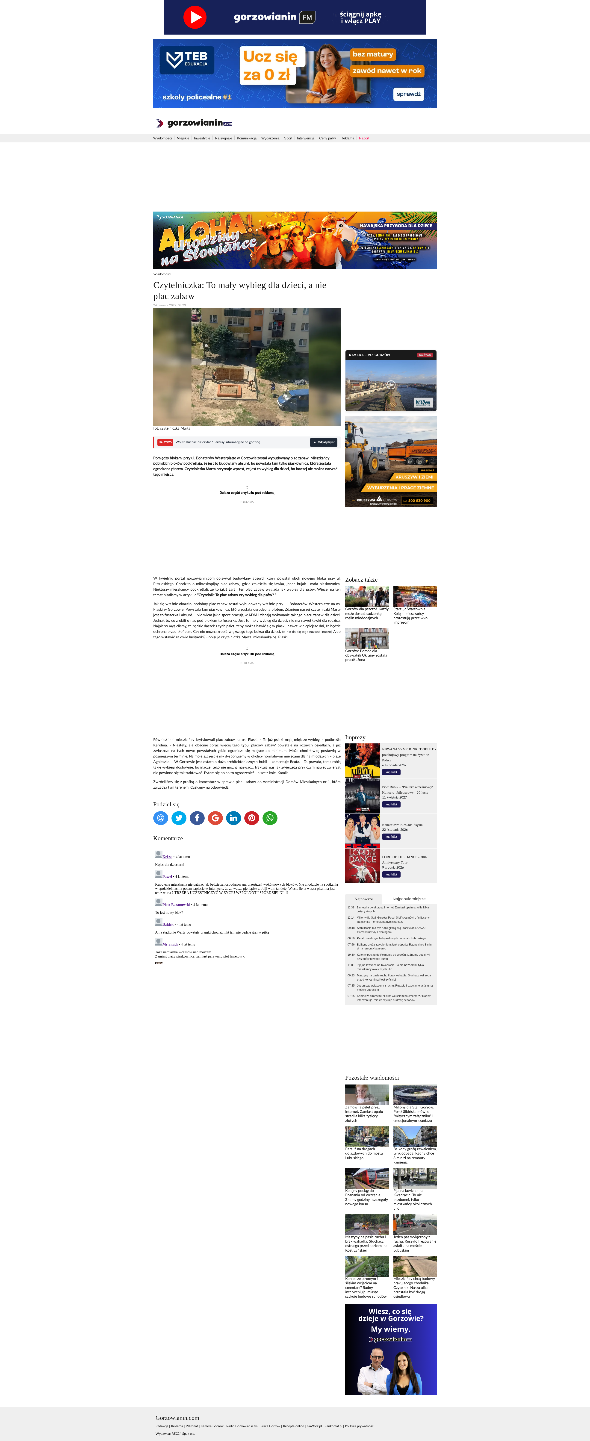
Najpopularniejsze (409, 899)
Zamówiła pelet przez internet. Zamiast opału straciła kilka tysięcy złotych (393, 909)
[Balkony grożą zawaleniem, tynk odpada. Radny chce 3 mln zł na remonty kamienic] (415, 1136)
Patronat (192, 1426)
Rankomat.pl (333, 1426)
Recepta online (293, 1426)
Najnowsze (363, 899)
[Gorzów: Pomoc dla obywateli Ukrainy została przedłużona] (367, 638)
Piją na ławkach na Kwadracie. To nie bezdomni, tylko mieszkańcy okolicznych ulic (390, 967)
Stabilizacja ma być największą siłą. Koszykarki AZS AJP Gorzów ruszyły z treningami (392, 930)
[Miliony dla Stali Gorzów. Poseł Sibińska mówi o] (415, 1094)
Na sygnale (223, 138)
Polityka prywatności (359, 1426)
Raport (364, 138)
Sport (288, 138)
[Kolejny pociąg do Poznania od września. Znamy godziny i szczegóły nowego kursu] (367, 1178)
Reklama (347, 138)
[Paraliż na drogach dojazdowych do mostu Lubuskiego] (367, 1136)
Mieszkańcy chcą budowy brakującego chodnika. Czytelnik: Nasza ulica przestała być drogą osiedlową (414, 1287)
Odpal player (326, 442)
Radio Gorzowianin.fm (242, 1426)
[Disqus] (247, 906)
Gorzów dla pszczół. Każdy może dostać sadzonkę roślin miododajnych (367, 613)
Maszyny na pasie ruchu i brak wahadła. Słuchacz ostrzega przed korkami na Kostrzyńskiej (394, 977)
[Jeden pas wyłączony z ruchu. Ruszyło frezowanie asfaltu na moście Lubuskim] (415, 1224)
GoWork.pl (314, 1426)
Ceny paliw (327, 138)
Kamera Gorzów (212, 1426)
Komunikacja (247, 138)
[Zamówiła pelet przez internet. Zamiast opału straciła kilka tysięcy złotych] (367, 1094)
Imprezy (355, 737)
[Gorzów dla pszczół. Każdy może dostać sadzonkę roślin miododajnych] (367, 596)
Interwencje (305, 138)
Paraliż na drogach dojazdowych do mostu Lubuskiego (391, 938)
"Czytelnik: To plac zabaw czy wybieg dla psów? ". (237, 595)
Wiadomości (162, 138)
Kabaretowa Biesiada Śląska (402, 825)
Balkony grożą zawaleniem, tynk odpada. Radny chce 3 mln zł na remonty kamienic (394, 946)
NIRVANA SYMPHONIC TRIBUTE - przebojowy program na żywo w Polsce (409, 754)
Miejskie (183, 138)
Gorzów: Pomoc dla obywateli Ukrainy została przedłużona (366, 655)
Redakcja (162, 1426)
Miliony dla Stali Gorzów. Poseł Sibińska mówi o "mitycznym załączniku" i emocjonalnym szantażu (394, 919)
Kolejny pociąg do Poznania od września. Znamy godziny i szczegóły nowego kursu (393, 957)
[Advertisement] (295, 177)
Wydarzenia (270, 138)
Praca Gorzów (270, 1426)
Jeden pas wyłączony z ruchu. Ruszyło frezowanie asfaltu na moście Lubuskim (395, 987)
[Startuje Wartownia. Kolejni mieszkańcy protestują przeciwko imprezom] (415, 596)
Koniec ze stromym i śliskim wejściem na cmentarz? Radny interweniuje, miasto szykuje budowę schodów (394, 998)
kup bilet (391, 772)
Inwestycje (202, 138)
